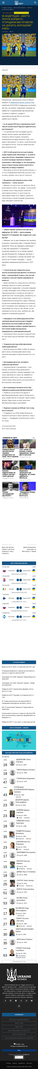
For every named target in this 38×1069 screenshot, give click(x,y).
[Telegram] (12, 60)
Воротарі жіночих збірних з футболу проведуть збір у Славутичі (8, 550)
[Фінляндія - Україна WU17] (19, 598)
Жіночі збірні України (20, 7)
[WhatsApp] (26, 60)
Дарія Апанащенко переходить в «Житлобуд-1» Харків (29, 549)
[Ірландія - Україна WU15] (19, 589)
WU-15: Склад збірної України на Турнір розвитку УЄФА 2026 (17, 708)
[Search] (35, 2)
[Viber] (21, 60)
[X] (17, 60)
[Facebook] (8, 60)
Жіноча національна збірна (21, 13)
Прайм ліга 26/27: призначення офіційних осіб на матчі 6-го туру (17, 690)
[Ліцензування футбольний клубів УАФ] (19, 1038)
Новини (14, 1063)
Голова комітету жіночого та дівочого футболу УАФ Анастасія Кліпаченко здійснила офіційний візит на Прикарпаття (18, 715)
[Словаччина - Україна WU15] (19, 570)
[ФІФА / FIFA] (19, 1027)
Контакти (29, 1063)
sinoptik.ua (26, 1054)
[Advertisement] (19, 520)
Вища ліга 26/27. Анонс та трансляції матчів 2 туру (18, 667)
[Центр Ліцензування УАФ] (19, 1030)
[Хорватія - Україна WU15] (19, 579)
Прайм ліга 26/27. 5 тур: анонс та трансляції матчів (18, 722)
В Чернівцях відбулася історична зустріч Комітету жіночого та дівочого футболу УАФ (18, 672)
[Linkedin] (30, 60)
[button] (3, 2)
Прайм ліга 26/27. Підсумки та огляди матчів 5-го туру (18, 696)
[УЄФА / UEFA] (19, 1023)
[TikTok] (21, 1001)
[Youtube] (32, 1001)
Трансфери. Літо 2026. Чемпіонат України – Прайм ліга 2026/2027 (18, 684)
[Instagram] (11, 1001)
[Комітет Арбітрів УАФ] (19, 1034)
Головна (8, 1063)
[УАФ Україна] (19, 1019)
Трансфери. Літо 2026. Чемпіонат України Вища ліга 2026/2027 (18, 678)
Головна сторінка (7, 7)
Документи (22, 1063)
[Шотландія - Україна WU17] (19, 616)
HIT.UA (16, 1056)
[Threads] (19, 1006)
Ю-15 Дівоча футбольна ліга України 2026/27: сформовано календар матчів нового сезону (16, 702)
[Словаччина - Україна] (19, 607)
